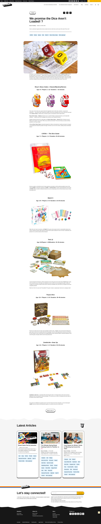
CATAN (33, 187)
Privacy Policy (60, 522)
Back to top (49, 410)
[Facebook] (69, 1)
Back (33, 12)
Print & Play (55, 515)
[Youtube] (78, 1)
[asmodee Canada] (7, 5)
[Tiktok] (75, 1)
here (72, 498)
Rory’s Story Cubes (37, 124)
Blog (82, 4)
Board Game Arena (56, 514)
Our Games (76, 4)
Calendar (86, 4)
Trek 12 (50, 239)
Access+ (54, 513)
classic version (35, 113)
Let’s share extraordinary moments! (50, 4)
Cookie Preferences (25, 522)
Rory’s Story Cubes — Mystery (35, 115)
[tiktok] (75, 514)
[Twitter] (73, 514)
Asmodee (18, 522)
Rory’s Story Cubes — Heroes (54, 119)
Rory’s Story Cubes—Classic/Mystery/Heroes (50, 87)
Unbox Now (55, 517)
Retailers (19, 511)
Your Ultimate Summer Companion (65, 4)
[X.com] (73, 1)
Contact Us (34, 514)
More (54, 511)
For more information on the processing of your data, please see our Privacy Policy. (66, 501)
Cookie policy (34, 522)
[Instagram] (71, 1)
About (91, 4)
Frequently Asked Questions (37, 515)
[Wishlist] (98, 4)
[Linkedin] (76, 1)
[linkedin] (78, 514)
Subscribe (80, 493)
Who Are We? (35, 513)
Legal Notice (41, 522)
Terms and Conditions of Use (50, 522)
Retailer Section (20, 514)
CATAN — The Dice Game (50, 133)
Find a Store (19, 513)
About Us (34, 511)
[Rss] (83, 514)
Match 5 (50, 198)
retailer (30, 404)
